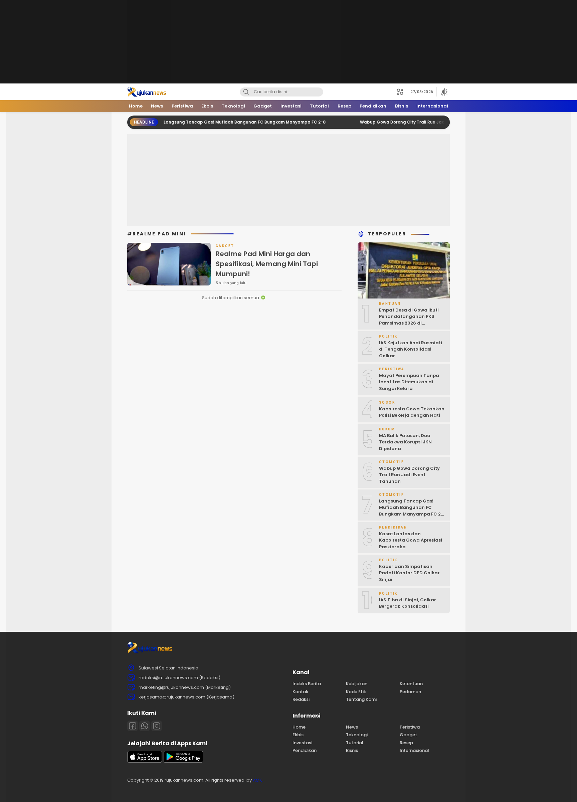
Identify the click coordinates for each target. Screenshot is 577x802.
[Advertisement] (288, 41)
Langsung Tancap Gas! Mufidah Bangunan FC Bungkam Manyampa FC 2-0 (226, 122)
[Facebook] (132, 726)
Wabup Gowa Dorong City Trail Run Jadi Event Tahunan (400, 122)
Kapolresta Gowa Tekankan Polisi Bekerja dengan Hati (411, 412)
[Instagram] (156, 726)
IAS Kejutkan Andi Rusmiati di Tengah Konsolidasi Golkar (410, 349)
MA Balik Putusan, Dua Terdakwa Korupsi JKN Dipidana (405, 442)
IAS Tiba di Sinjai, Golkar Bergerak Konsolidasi (407, 603)
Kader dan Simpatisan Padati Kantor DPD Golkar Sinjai (409, 573)
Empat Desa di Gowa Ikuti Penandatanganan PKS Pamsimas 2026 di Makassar (409, 320)
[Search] (246, 92)
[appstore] (144, 761)
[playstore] (183, 761)
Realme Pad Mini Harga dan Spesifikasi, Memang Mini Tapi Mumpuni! (267, 263)
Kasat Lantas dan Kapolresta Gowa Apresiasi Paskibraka (410, 540)
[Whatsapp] (144, 726)
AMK (257, 780)
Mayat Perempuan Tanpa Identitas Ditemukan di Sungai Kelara (409, 382)
